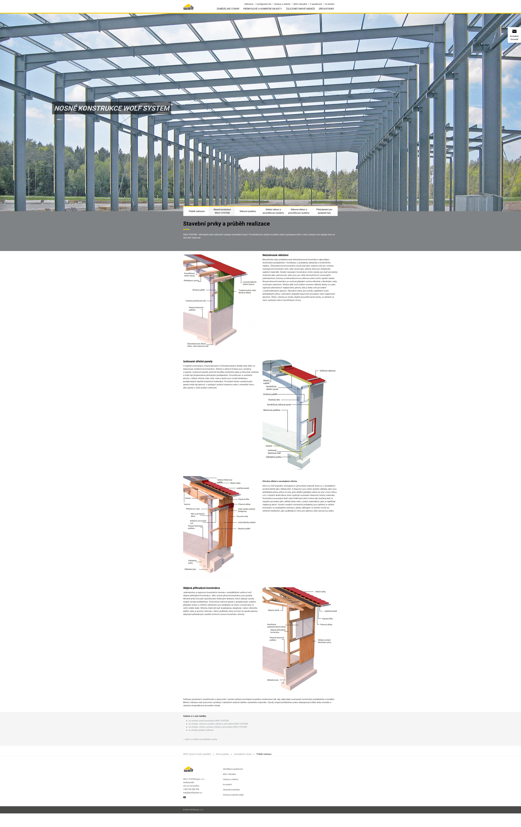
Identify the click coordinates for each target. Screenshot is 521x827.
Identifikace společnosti (233, 769)
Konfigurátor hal (264, 4)
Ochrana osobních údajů (233, 795)
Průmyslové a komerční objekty (262, 8)
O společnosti (316, 4)
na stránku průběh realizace (201, 730)
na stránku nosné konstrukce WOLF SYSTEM (209, 720)
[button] (59, 119)
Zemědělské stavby (228, 8)
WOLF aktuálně (300, 4)
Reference (248, 4)
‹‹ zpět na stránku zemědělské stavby (200, 739)
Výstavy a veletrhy (282, 4)
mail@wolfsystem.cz (192, 792)
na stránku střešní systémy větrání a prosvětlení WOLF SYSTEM (218, 727)
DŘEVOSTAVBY (326, 8)
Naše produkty (222, 754)
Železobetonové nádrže (300, 8)
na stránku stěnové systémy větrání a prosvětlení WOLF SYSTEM (218, 724)
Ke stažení (329, 4)
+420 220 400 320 (191, 789)
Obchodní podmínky (231, 790)
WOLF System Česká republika (197, 754)
